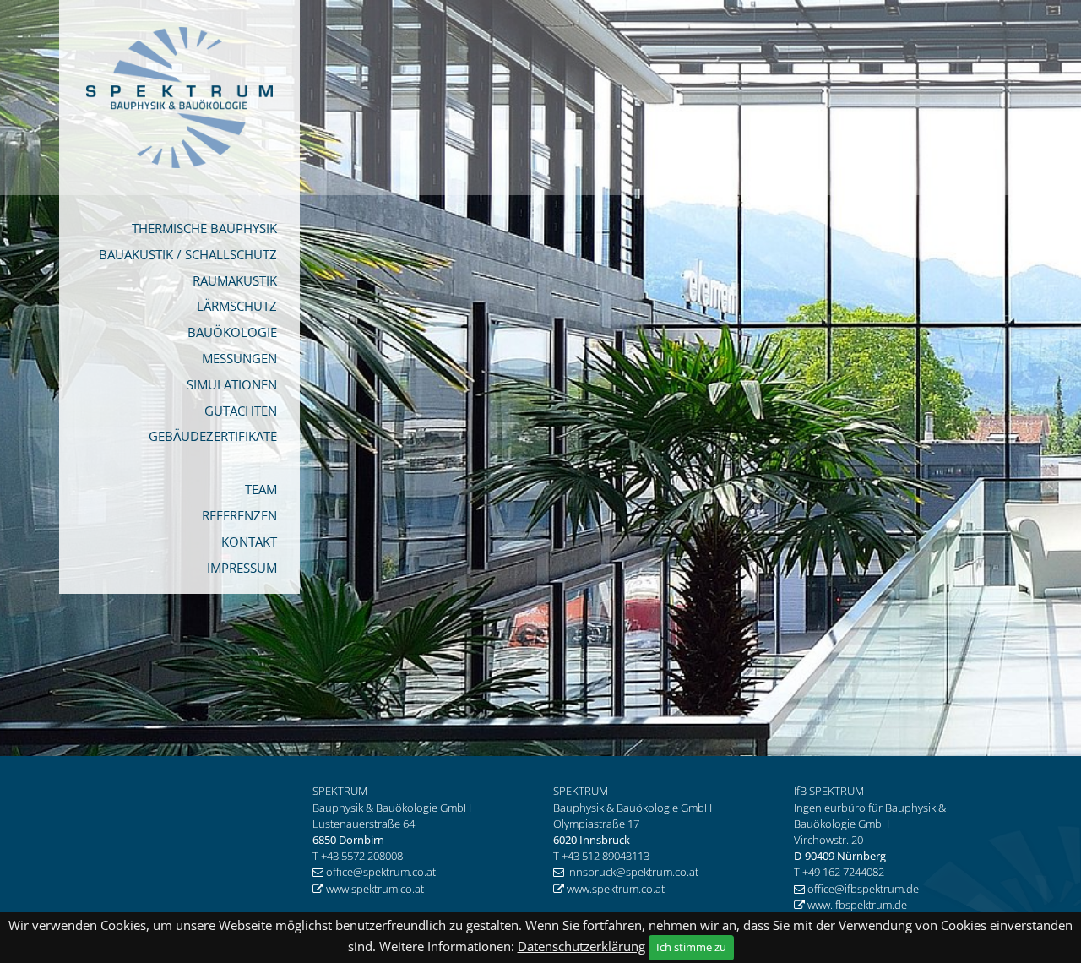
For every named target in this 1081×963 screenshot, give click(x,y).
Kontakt (249, 541)
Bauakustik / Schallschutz (188, 254)
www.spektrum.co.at (375, 888)
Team (261, 489)
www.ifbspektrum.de (857, 904)
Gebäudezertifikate (213, 435)
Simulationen (232, 384)
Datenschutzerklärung (581, 946)
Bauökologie (232, 332)
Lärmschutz (237, 305)
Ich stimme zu (691, 947)
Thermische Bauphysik (204, 228)
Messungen (239, 358)
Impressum (242, 567)
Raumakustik (235, 280)
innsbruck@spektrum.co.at (632, 871)
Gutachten (240, 410)
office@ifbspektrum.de (864, 888)
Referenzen (239, 515)
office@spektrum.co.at (381, 871)
